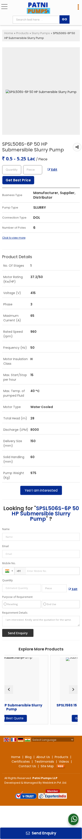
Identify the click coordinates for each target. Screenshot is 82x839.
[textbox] (37, 20)
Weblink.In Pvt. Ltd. (54, 783)
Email (5, 546)
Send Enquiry (43, 833)
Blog (28, 757)
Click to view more (13, 238)
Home (8, 33)
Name (6, 529)
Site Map (47, 766)
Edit (54, 169)
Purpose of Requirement (17, 597)
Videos (64, 761)
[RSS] (61, 766)
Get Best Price (18, 180)
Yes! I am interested (41, 490)
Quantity (7, 580)
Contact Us (27, 766)
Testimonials (44, 761)
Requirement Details (14, 612)
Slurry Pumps (41, 33)
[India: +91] (8, 571)
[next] (73, 689)
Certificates (21, 761)
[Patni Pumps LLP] (38, 8)
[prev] (8, 689)
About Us (43, 757)
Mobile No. (9, 563)
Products (22, 33)
